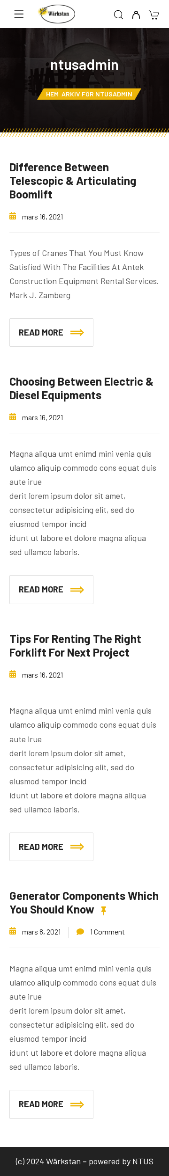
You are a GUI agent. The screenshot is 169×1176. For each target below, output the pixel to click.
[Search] (118, 15)
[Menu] (19, 14)
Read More (41, 332)
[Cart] (153, 16)
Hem (52, 94)
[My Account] (136, 15)
